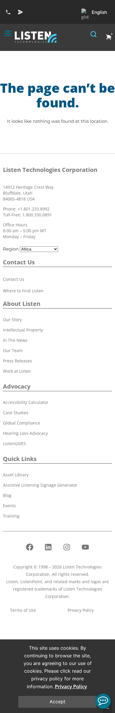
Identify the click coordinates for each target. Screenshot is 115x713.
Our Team (13, 350)
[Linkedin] (48, 547)
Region (11, 249)
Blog (7, 495)
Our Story (12, 319)
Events (9, 505)
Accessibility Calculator (25, 402)
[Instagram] (67, 547)
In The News (15, 340)
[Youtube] (85, 547)
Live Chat (103, 701)
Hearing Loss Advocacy (25, 433)
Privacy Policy (71, 686)
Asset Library (16, 474)
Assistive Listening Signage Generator (40, 485)
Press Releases (17, 361)
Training (11, 516)
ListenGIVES (14, 443)
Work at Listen (17, 371)
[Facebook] (30, 547)
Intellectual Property (23, 330)
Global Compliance (21, 423)
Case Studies (15, 412)
